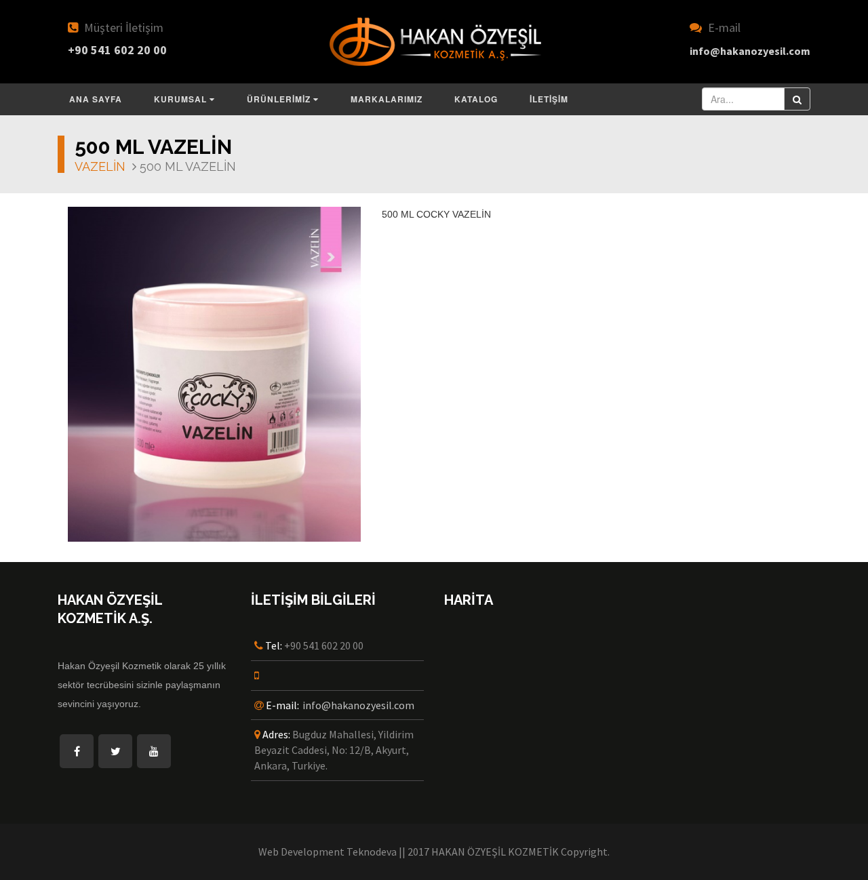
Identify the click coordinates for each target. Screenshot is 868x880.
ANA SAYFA (95, 99)
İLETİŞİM (549, 99)
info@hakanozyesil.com (358, 705)
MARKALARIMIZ (386, 99)
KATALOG (476, 99)
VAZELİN (100, 166)
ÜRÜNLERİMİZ (280, 99)
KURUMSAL (182, 99)
